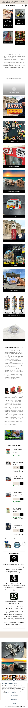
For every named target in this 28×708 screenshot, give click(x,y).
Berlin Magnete (14, 265)
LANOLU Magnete (14, 216)
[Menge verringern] (14, 467)
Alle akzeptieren (14, 695)
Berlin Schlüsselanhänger (14, 141)
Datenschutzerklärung (11, 692)
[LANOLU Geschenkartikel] (14, 677)
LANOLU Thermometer (14, 241)
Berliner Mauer (8, 42)
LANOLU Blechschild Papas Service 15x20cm (18, 477)
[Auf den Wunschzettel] (10, 461)
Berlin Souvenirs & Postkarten (20, 21)
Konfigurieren (14, 699)
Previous (4, 543)
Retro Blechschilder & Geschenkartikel (8, 23)
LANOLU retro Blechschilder (14, 117)
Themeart (13, 706)
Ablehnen (14, 703)
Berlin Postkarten (14, 290)
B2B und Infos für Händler (14, 315)
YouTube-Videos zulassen (14, 92)
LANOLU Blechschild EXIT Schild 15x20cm (18, 461)
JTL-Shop (23, 706)
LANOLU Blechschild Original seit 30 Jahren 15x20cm (18, 450)
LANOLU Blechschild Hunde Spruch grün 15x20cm (17, 509)
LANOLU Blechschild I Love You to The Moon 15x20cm (18, 524)
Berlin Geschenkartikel (14, 166)
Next (24, 543)
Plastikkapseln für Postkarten (14, 340)
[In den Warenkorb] (21, 467)
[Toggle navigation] (2, 6)
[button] (19, 6)
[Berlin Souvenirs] (10, 5)
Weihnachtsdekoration (20, 42)
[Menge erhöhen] (18, 467)
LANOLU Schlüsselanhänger (14, 191)
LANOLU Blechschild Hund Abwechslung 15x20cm (17, 493)
